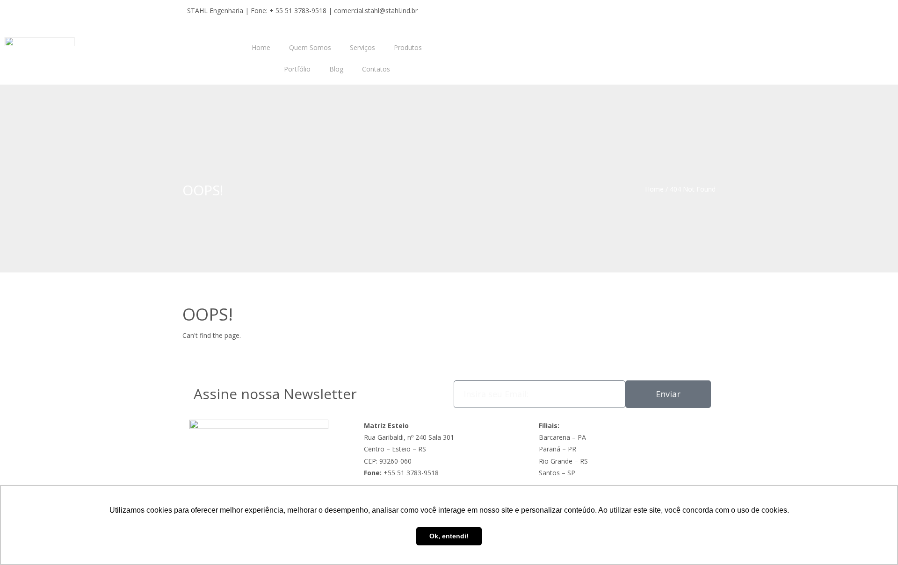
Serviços (362, 47)
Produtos (408, 47)
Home (261, 47)
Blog (336, 68)
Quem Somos (310, 47)
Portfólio (297, 68)
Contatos (376, 68)
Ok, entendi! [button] (449, 536)
